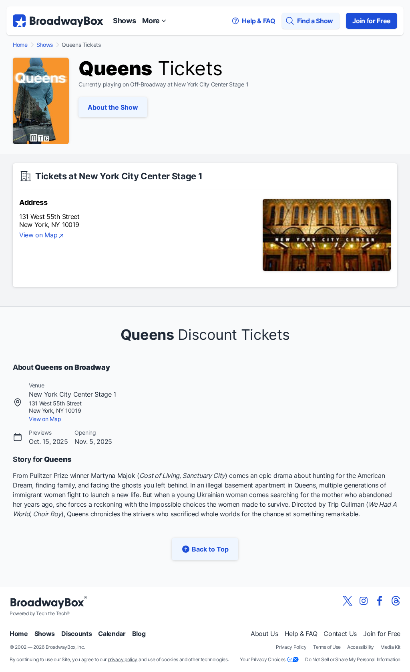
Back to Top (210, 549)
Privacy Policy (291, 647)
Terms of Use (327, 647)
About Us (264, 634)
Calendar (111, 634)
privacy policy (123, 659)
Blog (139, 634)
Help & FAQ (301, 634)
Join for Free (371, 21)
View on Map (38, 235)
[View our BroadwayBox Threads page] (395, 601)
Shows (124, 20)
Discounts (76, 634)
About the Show (113, 107)
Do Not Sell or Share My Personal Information (352, 659)
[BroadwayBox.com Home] (58, 20)
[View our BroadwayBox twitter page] (347, 601)
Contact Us (340, 634)
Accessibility (360, 647)
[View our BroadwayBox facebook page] (379, 601)
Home (20, 45)
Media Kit (390, 647)
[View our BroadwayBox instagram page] (363, 601)
